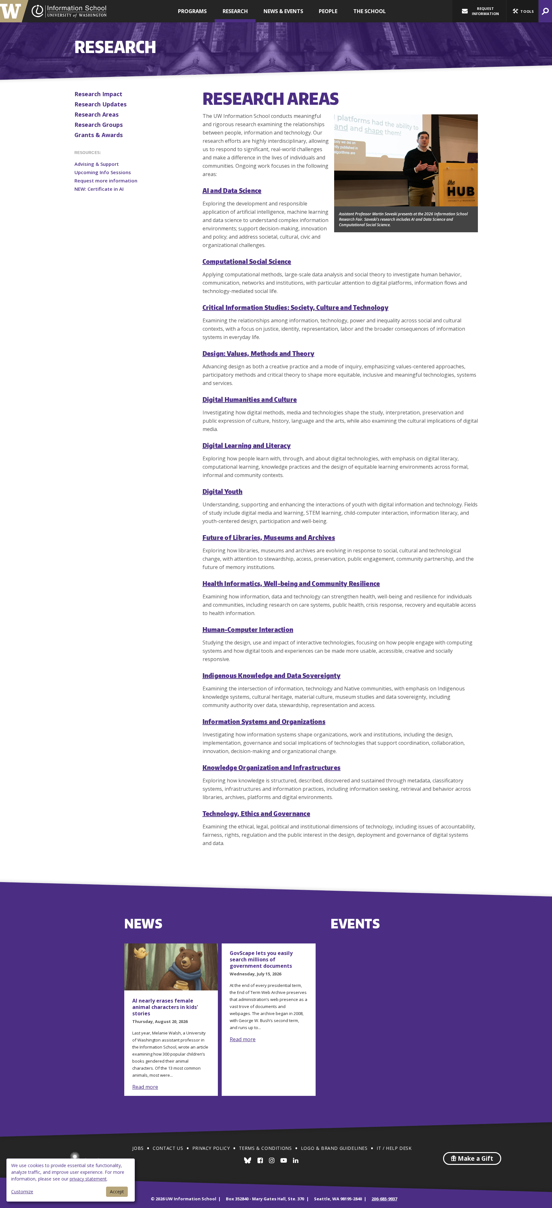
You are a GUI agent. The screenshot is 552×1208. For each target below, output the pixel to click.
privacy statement (88, 1179)
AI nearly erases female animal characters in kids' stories (165, 1007)
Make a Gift (474, 1158)
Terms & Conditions (265, 1148)
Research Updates (100, 104)
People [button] (328, 11)
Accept (117, 1192)
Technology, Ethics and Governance (256, 813)
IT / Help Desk (394, 1148)
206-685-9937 (384, 1199)
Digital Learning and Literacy (247, 445)
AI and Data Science (232, 190)
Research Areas (96, 114)
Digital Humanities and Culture (250, 399)
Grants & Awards (98, 135)
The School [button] (369, 11)
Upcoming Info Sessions (102, 172)
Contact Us (168, 1148)
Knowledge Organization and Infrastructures (272, 767)
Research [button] (235, 11)
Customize (22, 1192)
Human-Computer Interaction (248, 629)
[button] (522, 11)
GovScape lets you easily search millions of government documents (261, 959)
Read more (145, 1086)
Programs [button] (192, 11)
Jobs (137, 1148)
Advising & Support (96, 164)
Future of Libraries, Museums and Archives (269, 537)
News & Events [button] (283, 11)
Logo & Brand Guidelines (334, 1148)
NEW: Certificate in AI (99, 189)
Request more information (105, 180)
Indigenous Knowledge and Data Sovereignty (272, 675)
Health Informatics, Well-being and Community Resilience (291, 583)
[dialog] (70, 1180)
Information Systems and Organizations (264, 721)
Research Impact (98, 94)
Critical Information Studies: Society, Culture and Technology (295, 307)
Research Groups (98, 124)
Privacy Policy (211, 1148)
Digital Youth (222, 491)
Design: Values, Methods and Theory (259, 353)
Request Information (485, 11)
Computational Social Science (247, 261)
